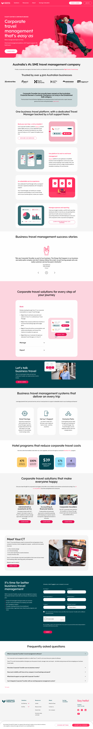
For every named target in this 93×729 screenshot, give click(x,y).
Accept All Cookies (81, 725)
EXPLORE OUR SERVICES (27, 138)
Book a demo (75, 3)
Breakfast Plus (67, 450)
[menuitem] (26, 703)
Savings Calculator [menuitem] (44, 3)
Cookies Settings (63, 725)
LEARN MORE (11, 51)
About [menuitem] (34, 3)
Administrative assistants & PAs (25, 508)
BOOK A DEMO (22, 382)
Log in (87, 3)
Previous (38, 272)
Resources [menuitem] (26, 3)
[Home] (5, 3)
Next (54, 272)
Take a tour (13, 565)
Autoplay (46, 272)
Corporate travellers (68, 507)
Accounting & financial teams (46, 508)
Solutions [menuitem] (16, 3)
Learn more (56, 101)
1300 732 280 (80, 706)
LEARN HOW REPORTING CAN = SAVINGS (62, 222)
